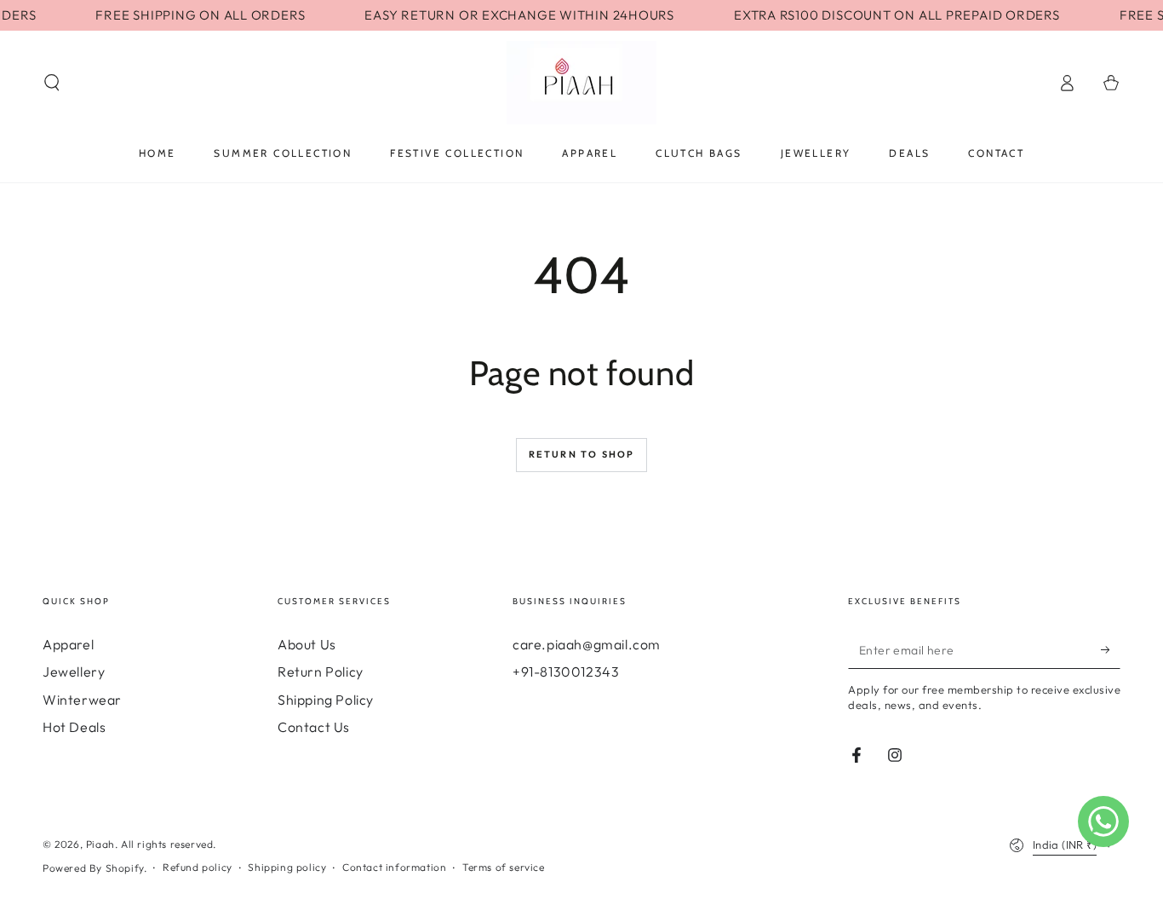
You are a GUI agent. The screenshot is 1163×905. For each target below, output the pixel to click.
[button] (52, 82)
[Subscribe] (1110, 649)
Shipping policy (287, 867)
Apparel (68, 644)
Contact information (394, 867)
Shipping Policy (326, 699)
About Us (307, 644)
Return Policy (321, 671)
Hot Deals (74, 726)
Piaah (100, 844)
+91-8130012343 (566, 671)
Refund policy (197, 867)
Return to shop (582, 454)
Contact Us (314, 726)
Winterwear (82, 699)
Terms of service (503, 867)
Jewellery (74, 671)
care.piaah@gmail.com (587, 644)
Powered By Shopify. (94, 868)
